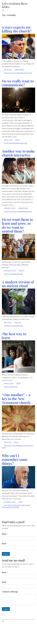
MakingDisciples (19, 69)
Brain (5, 505)
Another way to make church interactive (18, 153)
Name (5, 534)
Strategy (29, 73)
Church (6, 73)
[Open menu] (3, 10)
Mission (17, 140)
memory (4, 507)
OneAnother (29, 445)
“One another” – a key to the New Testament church (16, 399)
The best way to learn (14, 336)
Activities (6, 326)
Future (10, 73)
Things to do (17, 322)
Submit (5, 554)
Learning (14, 73)
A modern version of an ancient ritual (18, 284)
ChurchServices (12, 211)
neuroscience (11, 507)
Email (4, 544)
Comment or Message (10, 592)
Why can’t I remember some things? (14, 459)
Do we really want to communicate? (18, 83)
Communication (16, 505)
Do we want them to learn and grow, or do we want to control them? (17, 225)
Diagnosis (21, 270)
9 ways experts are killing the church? (17, 29)
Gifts (9, 445)
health (23, 505)
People (25, 143)
